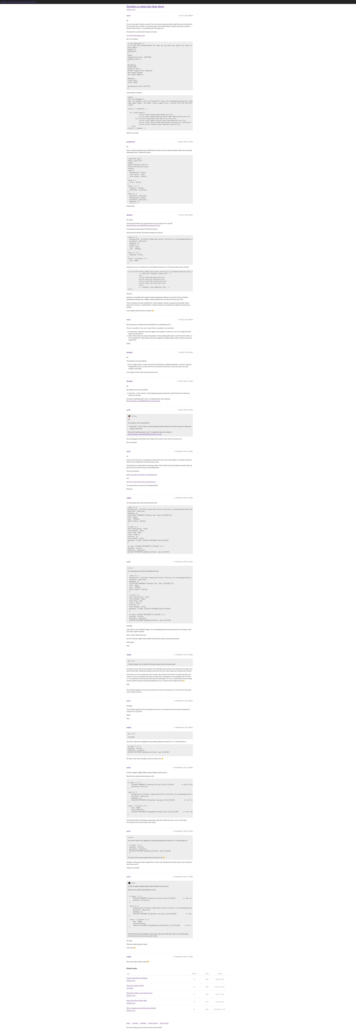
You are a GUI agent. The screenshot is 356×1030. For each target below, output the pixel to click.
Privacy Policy (164, 1023)
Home (128, 1023)
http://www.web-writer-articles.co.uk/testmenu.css (141, 482)
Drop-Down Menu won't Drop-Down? (139, 993)
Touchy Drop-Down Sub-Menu (137, 978)
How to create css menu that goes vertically (141, 1008)
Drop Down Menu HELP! (135, 986)
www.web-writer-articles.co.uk (136, 35)
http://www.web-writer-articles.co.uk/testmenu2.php (142, 475)
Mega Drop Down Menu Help (137, 1000)
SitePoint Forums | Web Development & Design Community (18, 2)
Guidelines (143, 1023)
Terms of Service (153, 1023)
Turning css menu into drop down (145, 6)
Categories (135, 1023)
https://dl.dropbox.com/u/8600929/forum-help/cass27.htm (143, 225)
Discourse (137, 1027)
